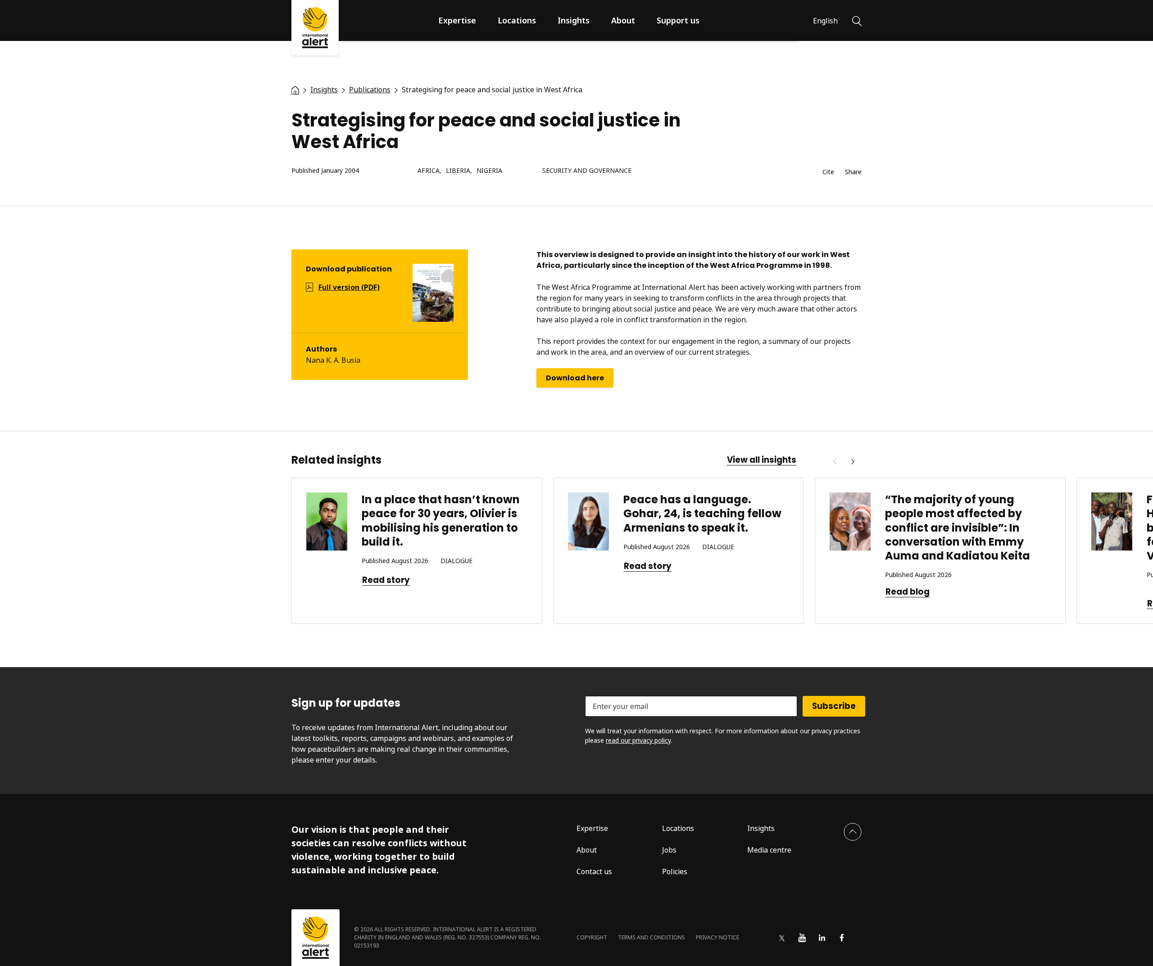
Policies (674, 871)
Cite (828, 172)
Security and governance (586, 171)
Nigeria (489, 171)
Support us (678, 20)
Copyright (591, 937)
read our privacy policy (638, 740)
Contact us (594, 871)
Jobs (669, 850)
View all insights (761, 460)
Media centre (769, 850)
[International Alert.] (295, 90)
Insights (574, 20)
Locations (517, 20)
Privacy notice (717, 937)
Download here (575, 378)
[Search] (857, 20)
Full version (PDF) (349, 287)
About (623, 20)
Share (853, 172)
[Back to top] (853, 832)
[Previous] (835, 462)
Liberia (458, 171)
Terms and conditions (651, 937)
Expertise (457, 20)
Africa (429, 171)
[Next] (853, 462)
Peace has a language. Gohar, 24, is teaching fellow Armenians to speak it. (702, 513)
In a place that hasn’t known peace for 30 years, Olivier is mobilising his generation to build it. (441, 520)
